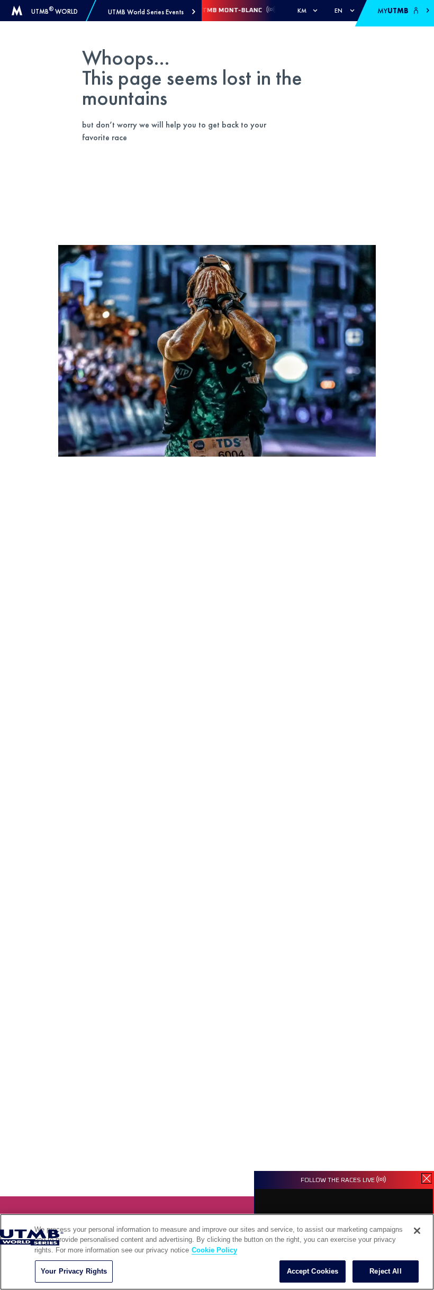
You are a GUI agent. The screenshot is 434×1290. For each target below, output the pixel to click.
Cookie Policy (214, 1250)
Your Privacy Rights (74, 1271)
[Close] (417, 1230)
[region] (217, 1252)
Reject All (385, 1271)
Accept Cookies (313, 1271)
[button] (151, 11)
